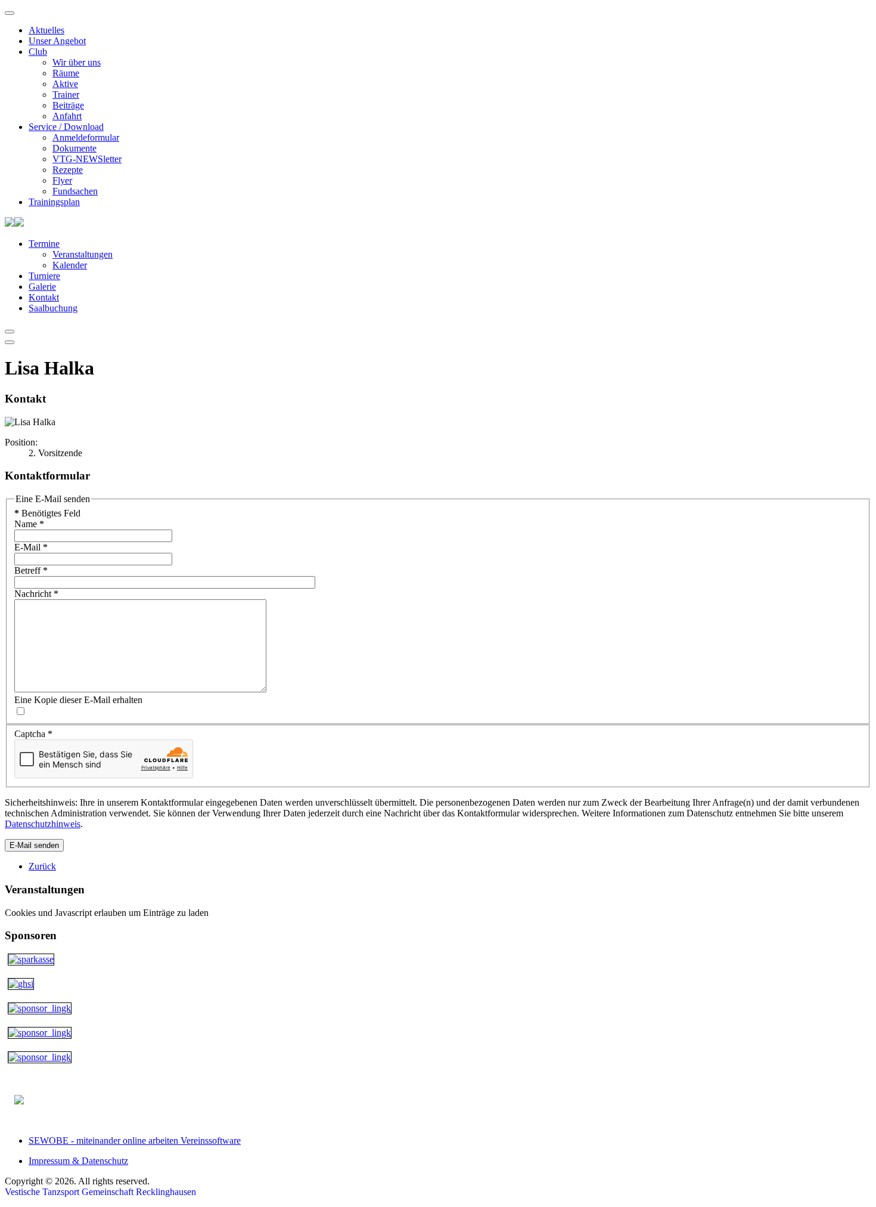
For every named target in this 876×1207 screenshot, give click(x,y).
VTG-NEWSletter (87, 159)
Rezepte (67, 170)
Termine (44, 244)
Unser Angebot (57, 41)
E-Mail (31, 547)
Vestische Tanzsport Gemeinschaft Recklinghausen (100, 1192)
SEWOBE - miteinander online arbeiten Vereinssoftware (135, 1140)
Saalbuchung (53, 308)
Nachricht (36, 594)
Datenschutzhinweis (42, 824)
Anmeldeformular (85, 137)
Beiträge (68, 105)
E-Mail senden (34, 845)
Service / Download (66, 127)
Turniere (44, 276)
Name (29, 524)
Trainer (65, 94)
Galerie (42, 286)
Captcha (33, 734)
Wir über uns (76, 62)
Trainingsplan (54, 202)
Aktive (65, 84)
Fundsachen (75, 191)
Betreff (31, 570)
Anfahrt (67, 116)
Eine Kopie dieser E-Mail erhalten (78, 700)
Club (38, 52)
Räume (65, 73)
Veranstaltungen (82, 254)
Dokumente (74, 148)
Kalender (69, 265)
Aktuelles (46, 30)
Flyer (62, 180)
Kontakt (44, 297)
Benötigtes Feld (47, 513)
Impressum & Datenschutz (78, 1161)
